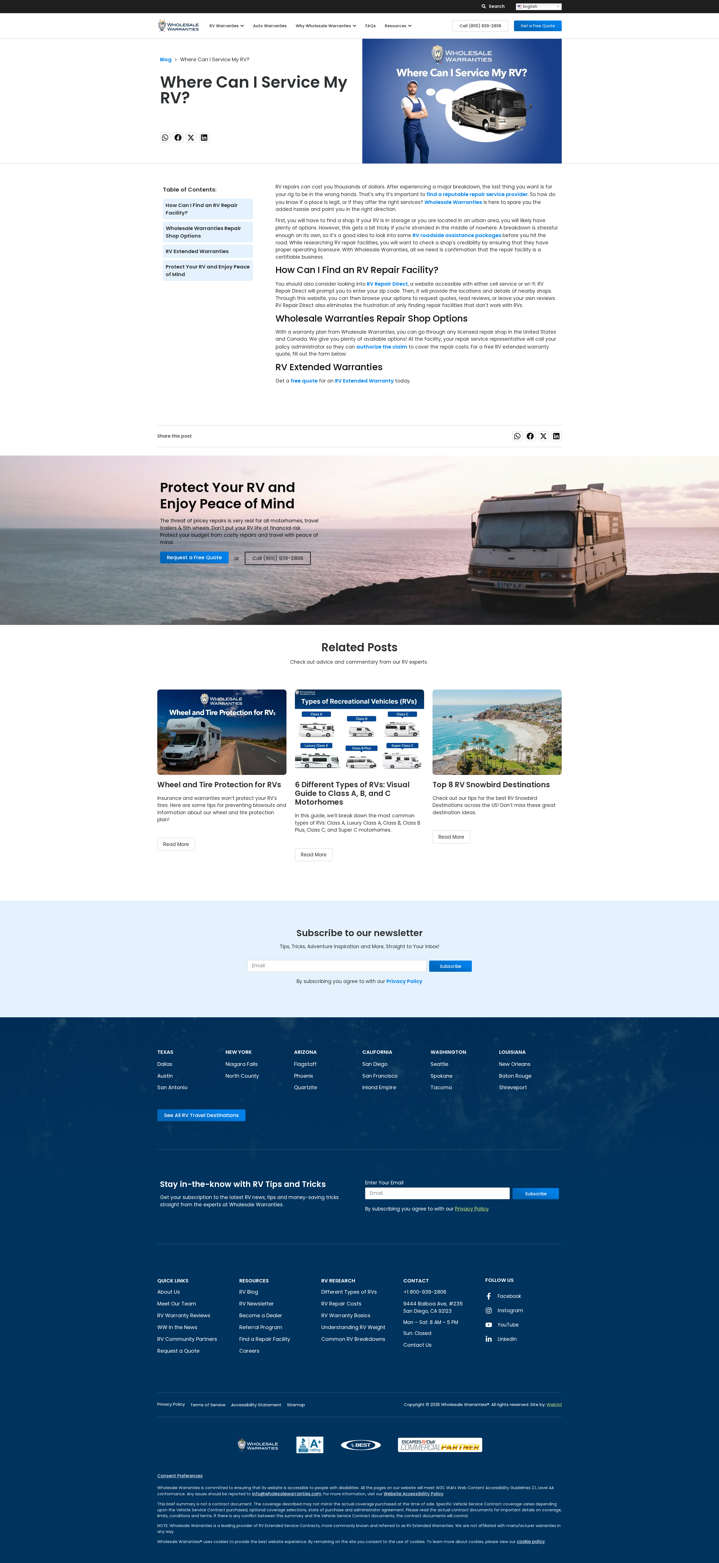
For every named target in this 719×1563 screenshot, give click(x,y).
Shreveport (513, 1087)
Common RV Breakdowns (353, 1339)
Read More (176, 844)
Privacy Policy (404, 981)
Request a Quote (178, 1350)
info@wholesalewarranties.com (286, 1494)
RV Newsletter (256, 1303)
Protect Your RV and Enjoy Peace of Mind (208, 270)
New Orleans (515, 1064)
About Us (168, 1291)
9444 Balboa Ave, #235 (433, 1303)
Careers (249, 1350)
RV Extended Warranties (197, 251)
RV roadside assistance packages (457, 235)
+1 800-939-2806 (424, 1291)
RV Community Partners (187, 1339)
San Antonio (172, 1087)
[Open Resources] (410, 26)
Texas (165, 1051)
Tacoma (441, 1087)
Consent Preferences (180, 1476)
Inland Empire (379, 1087)
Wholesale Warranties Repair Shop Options (203, 232)
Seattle (439, 1064)
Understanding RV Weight (353, 1327)
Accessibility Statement (256, 1405)
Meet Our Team (176, 1303)
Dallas (164, 1064)
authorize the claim (381, 346)
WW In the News (177, 1327)
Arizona (305, 1051)
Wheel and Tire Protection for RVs (219, 785)
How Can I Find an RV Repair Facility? (202, 209)
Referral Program (260, 1327)
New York (239, 1051)
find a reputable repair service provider (477, 194)
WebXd (554, 1404)
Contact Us (417, 1344)
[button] (165, 138)
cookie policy (531, 1541)
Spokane (441, 1075)
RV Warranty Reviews (183, 1315)
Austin (165, 1075)
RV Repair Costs (341, 1303)
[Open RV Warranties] (242, 26)
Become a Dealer (260, 1315)
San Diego (375, 1064)
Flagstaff (305, 1064)
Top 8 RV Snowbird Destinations (491, 785)
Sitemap (296, 1405)
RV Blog (248, 1291)
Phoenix (303, 1075)
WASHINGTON (448, 1051)
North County (242, 1075)
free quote (304, 380)
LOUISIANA (512, 1051)
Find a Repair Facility (264, 1339)
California (377, 1051)
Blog (166, 59)
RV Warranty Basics (345, 1315)
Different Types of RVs (349, 1291)
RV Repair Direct (387, 283)
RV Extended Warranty (364, 380)
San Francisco (380, 1075)
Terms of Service (208, 1405)
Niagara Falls (242, 1064)
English (529, 6)
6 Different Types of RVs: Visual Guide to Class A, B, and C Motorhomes (352, 793)
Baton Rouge (515, 1075)
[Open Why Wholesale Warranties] (354, 26)
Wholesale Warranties (453, 202)
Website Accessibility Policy (413, 1494)
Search (497, 6)
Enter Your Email (384, 1183)
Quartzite (305, 1087)
